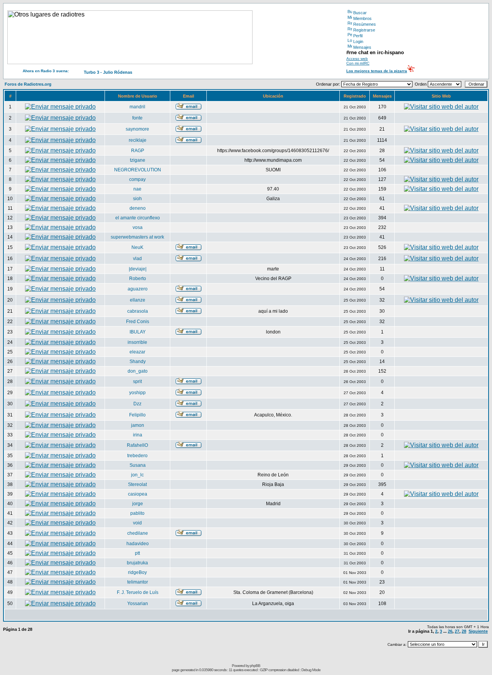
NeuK (137, 247)
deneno (138, 208)
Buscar (360, 12)
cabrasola (137, 311)
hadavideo (137, 543)
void (137, 523)
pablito (137, 513)
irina (137, 435)
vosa (138, 227)
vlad (137, 258)
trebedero (137, 455)
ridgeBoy (137, 572)
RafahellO (137, 445)
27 (457, 631)
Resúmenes (364, 24)
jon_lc (137, 475)
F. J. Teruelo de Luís (137, 592)
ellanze (137, 300)
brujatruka (137, 563)
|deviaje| (137, 269)
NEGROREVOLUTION (137, 169)
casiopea (137, 494)
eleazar (137, 352)
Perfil (357, 35)
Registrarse (364, 30)
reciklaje (137, 140)
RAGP (137, 150)
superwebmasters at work (137, 237)
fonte (137, 118)
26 (450, 631)
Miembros (362, 18)
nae (137, 189)
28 (464, 631)
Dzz (137, 403)
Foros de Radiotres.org (28, 84)
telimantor (137, 582)
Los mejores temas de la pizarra (376, 71)
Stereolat (137, 484)
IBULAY (138, 332)
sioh (137, 198)
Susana (138, 465)
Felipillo (137, 415)
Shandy (138, 361)
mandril (137, 106)
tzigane (137, 160)
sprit (137, 381)
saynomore (137, 129)
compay (137, 179)
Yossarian (137, 603)
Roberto (137, 278)
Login (358, 41)
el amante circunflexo (137, 218)
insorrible (137, 342)
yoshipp (137, 392)
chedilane (137, 533)
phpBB (255, 665)
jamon (137, 425)
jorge (137, 503)
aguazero (138, 289)
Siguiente (478, 631)
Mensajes (362, 47)
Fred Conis (137, 321)
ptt (137, 553)
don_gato (138, 371)
